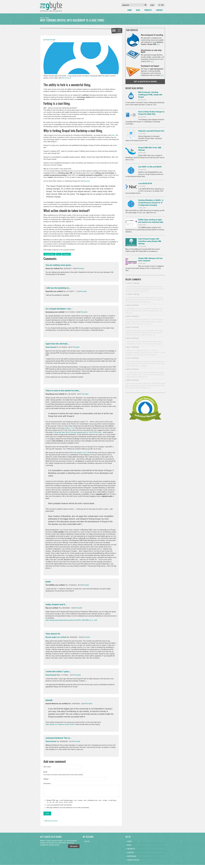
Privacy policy (133, 860)
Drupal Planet (49, 254)
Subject (45, 779)
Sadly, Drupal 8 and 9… (56, 604)
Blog (138, 10)
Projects (148, 10)
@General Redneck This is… (59, 738)
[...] (158, 44)
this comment (66, 78)
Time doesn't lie (53, 634)
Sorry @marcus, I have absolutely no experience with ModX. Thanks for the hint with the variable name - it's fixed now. (144, 310)
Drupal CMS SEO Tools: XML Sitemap (150, 148)
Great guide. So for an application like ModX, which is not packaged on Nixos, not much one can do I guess (144, 342)
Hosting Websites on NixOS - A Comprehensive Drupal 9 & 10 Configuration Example (150, 202)
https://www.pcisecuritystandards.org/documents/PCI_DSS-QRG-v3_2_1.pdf (71, 620)
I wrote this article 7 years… (58, 671)
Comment (46, 783)
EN (162, 5)
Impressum (131, 856)
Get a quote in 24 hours (145, 81)
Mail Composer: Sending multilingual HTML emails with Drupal (150, 94)
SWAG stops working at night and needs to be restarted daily (150, 220)
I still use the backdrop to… (58, 288)
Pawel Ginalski (50, 40)
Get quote (73, 846)
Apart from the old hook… (57, 344)
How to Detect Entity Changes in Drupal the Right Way (151, 112)
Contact (159, 10)
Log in (86, 841)
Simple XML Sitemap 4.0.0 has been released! (150, 259)
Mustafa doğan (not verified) (56, 637)
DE (159, 5)
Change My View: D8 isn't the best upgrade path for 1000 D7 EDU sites (77, 432)
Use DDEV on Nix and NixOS (150, 166)
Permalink (80, 268)
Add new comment (51, 821)
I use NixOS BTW (145, 183)
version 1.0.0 (69, 428)
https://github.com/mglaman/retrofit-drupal (60, 724)
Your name (47, 767)
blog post (86, 181)
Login (152, 5)
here (113, 135)
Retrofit (49, 700)
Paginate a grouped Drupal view (151, 131)
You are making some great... (59, 265)
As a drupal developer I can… (59, 309)
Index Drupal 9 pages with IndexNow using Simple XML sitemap (149, 241)
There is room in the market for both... (63, 391)
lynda (48, 582)
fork (59, 254)
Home (129, 10)
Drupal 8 (66, 254)
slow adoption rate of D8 (81, 452)
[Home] (51, 7)
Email (45, 772)
